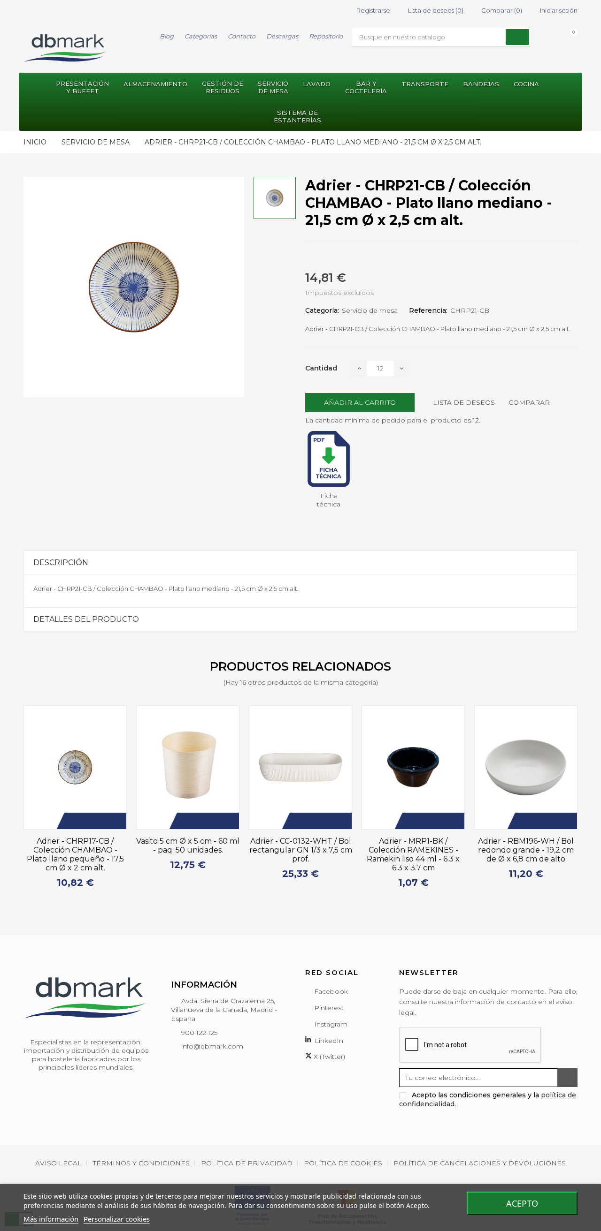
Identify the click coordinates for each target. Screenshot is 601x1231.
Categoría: (322, 310)
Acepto (522, 1203)
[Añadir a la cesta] (72, 821)
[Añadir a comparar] (100, 821)
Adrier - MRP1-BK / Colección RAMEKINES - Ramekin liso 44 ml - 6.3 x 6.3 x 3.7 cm (413, 854)
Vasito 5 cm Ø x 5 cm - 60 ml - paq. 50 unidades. (187, 845)
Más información (50, 1218)
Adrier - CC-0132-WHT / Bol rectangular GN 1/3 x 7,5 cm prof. (300, 850)
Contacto (241, 36)
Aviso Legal (58, 1163)
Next (583, 801)
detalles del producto (86, 619)
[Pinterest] (342, 257)
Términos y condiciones (141, 1163)
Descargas (282, 36)
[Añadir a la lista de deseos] (86, 821)
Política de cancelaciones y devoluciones (479, 1163)
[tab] (300, 562)
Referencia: (428, 310)
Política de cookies (343, 1163)
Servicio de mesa (370, 310)
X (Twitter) (328, 1056)
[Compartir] (308, 257)
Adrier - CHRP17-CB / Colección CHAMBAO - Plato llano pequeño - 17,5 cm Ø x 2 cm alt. (75, 854)
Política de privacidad (247, 1163)
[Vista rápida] (115, 821)
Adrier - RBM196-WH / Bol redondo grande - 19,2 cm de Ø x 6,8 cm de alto (526, 850)
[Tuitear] (325, 257)
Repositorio (326, 36)
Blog (167, 36)
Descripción (60, 562)
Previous (17, 801)
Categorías (201, 36)
